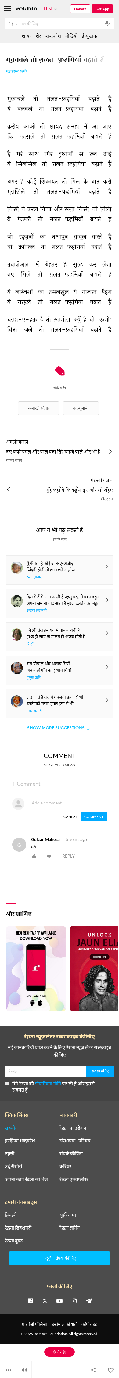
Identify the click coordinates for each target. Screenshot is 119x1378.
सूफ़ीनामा (68, 1214)
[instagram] (74, 1301)
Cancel (70, 816)
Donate (80, 8)
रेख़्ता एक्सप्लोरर (74, 1179)
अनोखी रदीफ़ (38, 408)
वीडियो (71, 36)
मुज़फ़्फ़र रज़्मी (16, 71)
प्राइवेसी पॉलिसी (34, 1324)
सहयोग (11, 1127)
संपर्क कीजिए (71, 1153)
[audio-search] (107, 23)
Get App (102, 8)
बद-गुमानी (81, 408)
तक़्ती (9, 1153)
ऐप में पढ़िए (59, 1351)
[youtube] (59, 1301)
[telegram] (89, 1301)
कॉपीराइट (89, 1324)
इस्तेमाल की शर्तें (64, 1324)
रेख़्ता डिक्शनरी (18, 1227)
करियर (65, 1166)
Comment (93, 816)
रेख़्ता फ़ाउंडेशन (73, 1127)
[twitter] (45, 1301)
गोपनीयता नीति (48, 1083)
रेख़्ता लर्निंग (70, 1227)
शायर (26, 36)
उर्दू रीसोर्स (13, 1166)
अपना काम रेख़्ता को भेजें (26, 1179)
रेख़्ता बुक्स (14, 1240)
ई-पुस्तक (89, 36)
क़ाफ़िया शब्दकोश (20, 1140)
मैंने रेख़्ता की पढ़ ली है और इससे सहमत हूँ (53, 1086)
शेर (38, 36)
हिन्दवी (11, 1214)
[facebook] (30, 1301)
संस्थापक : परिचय (75, 1140)
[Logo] (26, 9)
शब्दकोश (53, 36)
